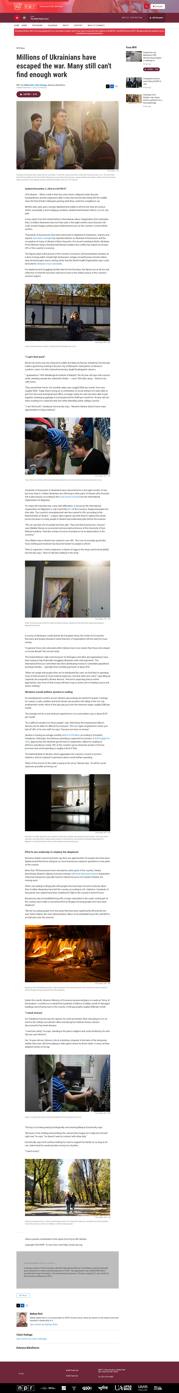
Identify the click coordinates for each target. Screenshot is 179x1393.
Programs (37, 25)
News (24, 25)
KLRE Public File (72, 1376)
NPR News (20, 48)
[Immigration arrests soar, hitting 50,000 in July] (134, 82)
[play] (17, 17)
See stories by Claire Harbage (31, 1338)
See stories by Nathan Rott (43, 1324)
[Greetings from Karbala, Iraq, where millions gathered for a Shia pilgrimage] (134, 98)
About (66, 25)
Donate (159, 6)
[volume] (24, 18)
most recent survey (69, 496)
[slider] (28, 17)
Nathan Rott (29, 85)
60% (70, 509)
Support (78, 25)
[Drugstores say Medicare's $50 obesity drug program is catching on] (134, 56)
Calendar (52, 25)
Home (16, 25)
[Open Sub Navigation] (29, 25)
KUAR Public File (72, 1370)
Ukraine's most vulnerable (49, 263)
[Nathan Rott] (21, 1319)
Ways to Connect (96, 25)
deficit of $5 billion (71, 735)
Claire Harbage (41, 85)
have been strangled (42, 238)
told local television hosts (84, 873)
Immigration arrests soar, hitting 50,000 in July (152, 81)
